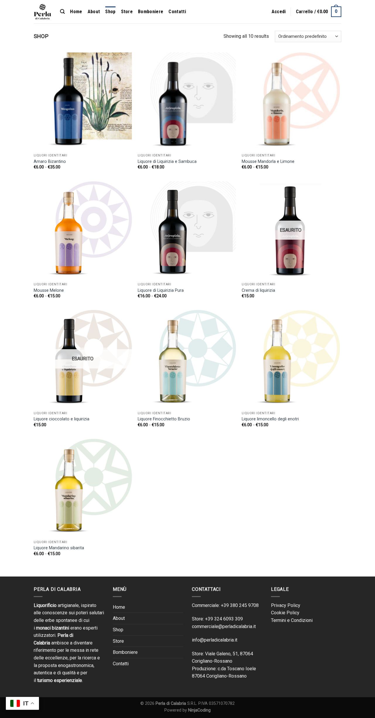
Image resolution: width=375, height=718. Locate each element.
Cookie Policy (285, 612)
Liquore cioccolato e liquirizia (61, 419)
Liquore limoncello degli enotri (270, 419)
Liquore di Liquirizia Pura (161, 290)
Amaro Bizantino (50, 161)
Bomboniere (150, 11)
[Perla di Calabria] (42, 12)
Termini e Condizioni (292, 620)
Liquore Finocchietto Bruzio (164, 419)
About (94, 11)
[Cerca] (62, 11)
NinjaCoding (199, 710)
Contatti (177, 11)
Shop (110, 11)
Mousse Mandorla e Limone (268, 161)
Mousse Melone (49, 290)
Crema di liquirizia (258, 290)
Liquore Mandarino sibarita (59, 547)
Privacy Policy (285, 605)
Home (76, 11)
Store (127, 11)
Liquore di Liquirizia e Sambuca (167, 161)
